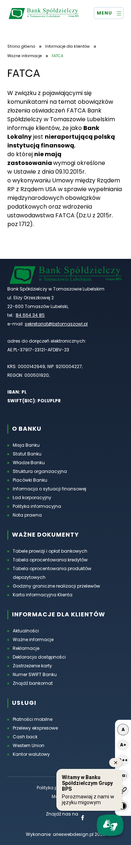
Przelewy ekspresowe (35, 728)
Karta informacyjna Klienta (42, 595)
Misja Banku (26, 445)
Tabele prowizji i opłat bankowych (50, 551)
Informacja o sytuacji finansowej (49, 489)
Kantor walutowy (31, 754)
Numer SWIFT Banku (35, 674)
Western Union (28, 745)
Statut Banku (27, 454)
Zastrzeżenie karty (32, 666)
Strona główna (21, 46)
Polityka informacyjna (37, 506)
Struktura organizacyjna (40, 471)
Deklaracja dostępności (39, 657)
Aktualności (26, 631)
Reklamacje (26, 648)
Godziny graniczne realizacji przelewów (56, 586)
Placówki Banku (30, 480)
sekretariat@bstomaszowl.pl (56, 324)
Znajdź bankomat (33, 683)
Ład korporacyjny (32, 497)
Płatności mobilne (32, 719)
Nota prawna (27, 515)
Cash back (25, 737)
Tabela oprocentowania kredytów (50, 560)
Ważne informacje (24, 56)
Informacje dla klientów (67, 46)
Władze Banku (29, 462)
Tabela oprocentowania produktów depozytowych (52, 572)
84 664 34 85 (30, 315)
